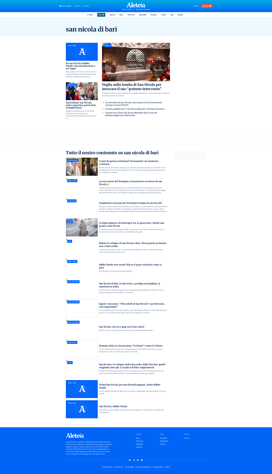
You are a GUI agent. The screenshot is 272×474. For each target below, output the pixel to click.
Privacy (167, 467)
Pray (99, 15)
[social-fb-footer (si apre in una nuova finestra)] (134, 460)
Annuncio (163, 444)
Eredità (163, 15)
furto (69, 241)
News (121, 15)
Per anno (187, 438)
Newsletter (163, 438)
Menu (91, 15)
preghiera (107, 45)
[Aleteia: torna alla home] (136, 5)
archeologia (72, 201)
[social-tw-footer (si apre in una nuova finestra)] (138, 460)
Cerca (87, 6)
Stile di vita (131, 15)
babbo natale (72, 45)
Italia (171, 15)
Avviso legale (129, 467)
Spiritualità (142, 15)
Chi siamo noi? (118, 467)
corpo (70, 363)
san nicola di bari (73, 282)
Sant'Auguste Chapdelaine (143, 9)
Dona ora (205, 6)
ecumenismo (72, 342)
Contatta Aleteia (158, 467)
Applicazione (164, 441)
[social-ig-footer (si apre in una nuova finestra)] (142, 460)
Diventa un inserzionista (143, 467)
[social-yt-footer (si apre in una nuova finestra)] (130, 460)
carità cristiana (72, 160)
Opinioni (112, 15)
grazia (70, 221)
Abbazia (180, 15)
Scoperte (154, 15)
